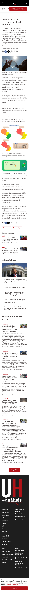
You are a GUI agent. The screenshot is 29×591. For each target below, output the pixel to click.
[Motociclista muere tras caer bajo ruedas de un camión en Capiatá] (23, 376)
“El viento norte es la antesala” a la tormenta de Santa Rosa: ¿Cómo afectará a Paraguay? (14, 293)
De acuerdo (14, 588)
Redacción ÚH (15, 253)
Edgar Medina (19, 462)
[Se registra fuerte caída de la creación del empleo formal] (23, 249)
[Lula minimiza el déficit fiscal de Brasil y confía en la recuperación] (23, 238)
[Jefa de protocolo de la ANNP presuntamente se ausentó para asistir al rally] (23, 353)
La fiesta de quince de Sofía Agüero (14, 287)
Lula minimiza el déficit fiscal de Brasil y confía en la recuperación (10, 239)
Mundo (3, 236)
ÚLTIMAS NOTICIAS (18, 9)
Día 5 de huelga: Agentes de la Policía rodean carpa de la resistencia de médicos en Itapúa (14, 301)
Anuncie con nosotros (19, 510)
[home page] (14, 3)
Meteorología (17, 228)
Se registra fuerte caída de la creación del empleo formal (10, 249)
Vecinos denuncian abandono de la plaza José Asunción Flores (9, 402)
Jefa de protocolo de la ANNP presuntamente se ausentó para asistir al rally (10, 355)
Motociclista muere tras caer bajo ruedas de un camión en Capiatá (9, 378)
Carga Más (14, 470)
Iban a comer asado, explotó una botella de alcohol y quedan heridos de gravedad (15, 308)
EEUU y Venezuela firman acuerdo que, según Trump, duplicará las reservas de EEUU (15, 281)
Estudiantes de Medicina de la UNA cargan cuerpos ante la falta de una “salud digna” (11, 424)
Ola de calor (6, 228)
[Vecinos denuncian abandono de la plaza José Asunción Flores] (23, 400)
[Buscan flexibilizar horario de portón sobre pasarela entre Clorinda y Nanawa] (23, 326)
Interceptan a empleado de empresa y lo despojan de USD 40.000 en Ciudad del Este (11, 448)
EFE (16, 242)
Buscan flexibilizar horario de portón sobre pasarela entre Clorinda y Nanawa (9, 328)
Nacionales (5, 16)
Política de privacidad (12, 584)
